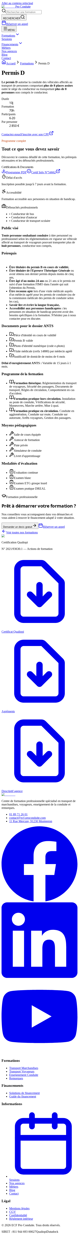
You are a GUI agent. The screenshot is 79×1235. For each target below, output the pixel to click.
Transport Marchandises (23, 1068)
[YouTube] (39, 1053)
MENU (11, 30)
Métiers (6, 47)
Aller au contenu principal (17, 3)
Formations (8, 35)
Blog (4, 54)
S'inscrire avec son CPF (34, 134)
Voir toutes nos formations (22, 532)
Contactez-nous (11, 134)
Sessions (7, 39)
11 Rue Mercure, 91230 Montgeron (30, 821)
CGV (12, 1211)
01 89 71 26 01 (18, 814)
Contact (6, 58)
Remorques (16, 1078)
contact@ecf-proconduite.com (27, 817)
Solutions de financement (24, 1093)
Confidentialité (18, 1215)
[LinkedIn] (39, 976)
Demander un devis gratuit (17, 526)
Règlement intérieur (21, 1218)
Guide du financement (22, 1096)
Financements (10, 44)
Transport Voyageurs (21, 1071)
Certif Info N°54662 (43, 172)
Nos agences (9, 51)
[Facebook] (39, 900)
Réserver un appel (17, 24)
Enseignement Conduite (23, 1075)
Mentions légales (19, 1208)
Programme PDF (16, 172)
